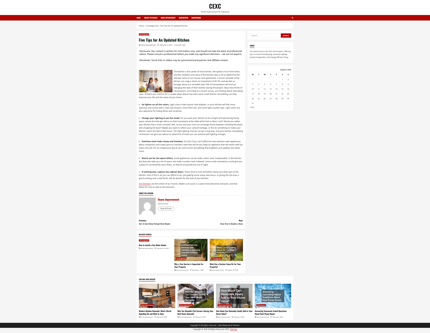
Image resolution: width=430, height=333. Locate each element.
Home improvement (168, 17)
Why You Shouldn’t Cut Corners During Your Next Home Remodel (195, 312)
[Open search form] (292, 18)
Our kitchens (145, 183)
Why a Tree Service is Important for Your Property (188, 265)
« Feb (252, 107)
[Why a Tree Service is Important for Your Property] (191, 250)
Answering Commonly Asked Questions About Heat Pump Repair (271, 312)
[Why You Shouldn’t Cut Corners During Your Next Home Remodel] (195, 296)
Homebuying (183, 17)
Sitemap (233, 329)
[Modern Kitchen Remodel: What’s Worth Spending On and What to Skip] (157, 296)
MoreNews (223, 325)
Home (139, 17)
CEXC (215, 6)
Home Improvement (148, 45)
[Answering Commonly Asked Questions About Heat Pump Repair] (273, 296)
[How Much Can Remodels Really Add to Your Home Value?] (234, 296)
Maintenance (196, 17)
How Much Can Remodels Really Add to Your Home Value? (234, 312)
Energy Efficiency (150, 17)
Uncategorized (144, 34)
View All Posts (166, 208)
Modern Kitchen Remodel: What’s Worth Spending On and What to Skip (155, 312)
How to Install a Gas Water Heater (152, 245)
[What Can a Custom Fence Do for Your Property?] (226, 250)
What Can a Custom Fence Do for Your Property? (225, 265)
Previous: (154, 222)
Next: (231, 222)
